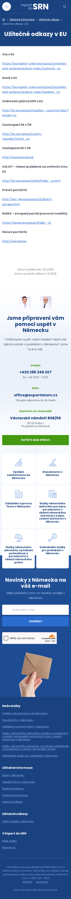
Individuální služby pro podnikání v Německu (30, 755)
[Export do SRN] (3, 19)
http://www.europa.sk (18, 157)
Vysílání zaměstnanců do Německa (24, 713)
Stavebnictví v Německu (17, 720)
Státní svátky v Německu (18, 821)
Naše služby (11, 706)
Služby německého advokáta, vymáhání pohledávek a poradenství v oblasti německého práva (35, 748)
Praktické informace (15, 795)
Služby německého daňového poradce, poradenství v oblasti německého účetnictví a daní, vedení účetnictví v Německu (35, 736)
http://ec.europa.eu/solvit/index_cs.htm (31, 181)
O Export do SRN (14, 833)
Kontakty (27, 881)
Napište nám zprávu (35, 440)
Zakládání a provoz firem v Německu (25, 726)
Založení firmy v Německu (18, 782)
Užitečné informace (22, 19)
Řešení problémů (13, 788)
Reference (8, 847)
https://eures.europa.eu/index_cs (26, 223)
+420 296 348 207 (35, 372)
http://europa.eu (14, 241)
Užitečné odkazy (49, 19)
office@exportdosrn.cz (35, 395)
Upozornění (42, 881)
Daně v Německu (13, 775)
